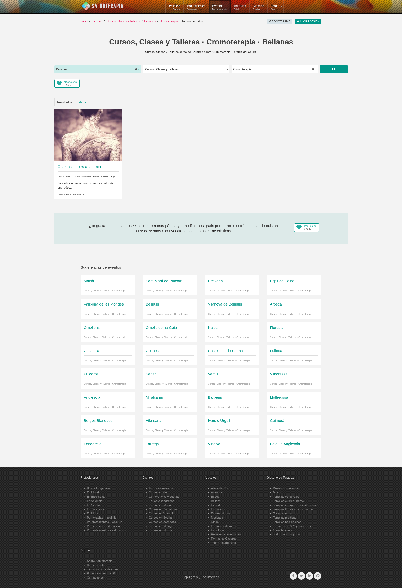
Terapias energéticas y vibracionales (297, 505)
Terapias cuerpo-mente (288, 500)
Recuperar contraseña (102, 573)
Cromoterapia (169, 21)
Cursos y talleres (160, 492)
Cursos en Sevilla (160, 517)
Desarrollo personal (286, 488)
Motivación (218, 517)
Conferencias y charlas (164, 496)
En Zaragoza (95, 509)
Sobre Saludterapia (99, 560)
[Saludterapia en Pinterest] (317, 576)
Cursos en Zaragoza (162, 521)
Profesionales (196, 7)
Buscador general (98, 488)
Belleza (216, 500)
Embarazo (218, 509)
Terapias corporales (286, 496)
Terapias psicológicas (287, 521)
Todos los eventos (161, 488)
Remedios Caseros (223, 538)
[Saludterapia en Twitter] (301, 576)
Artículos (240, 7)
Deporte (216, 505)
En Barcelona (96, 496)
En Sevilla (93, 505)
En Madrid (93, 492)
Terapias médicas (284, 517)
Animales (217, 492)
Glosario (258, 7)
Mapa (82, 102)
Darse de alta (96, 565)
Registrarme (280, 21)
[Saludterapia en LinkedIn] (309, 576)
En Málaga (94, 513)
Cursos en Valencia (161, 513)
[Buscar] (334, 69)
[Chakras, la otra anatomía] (88, 134)
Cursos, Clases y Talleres (123, 21)
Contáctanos (95, 577)
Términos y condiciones (102, 569)
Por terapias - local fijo (101, 517)
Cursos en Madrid (161, 505)
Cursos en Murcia (160, 530)
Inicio (84, 21)
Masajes (278, 492)
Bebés (215, 496)
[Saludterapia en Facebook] (293, 576)
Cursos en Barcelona (163, 509)
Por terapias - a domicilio (103, 526)
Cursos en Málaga (161, 526)
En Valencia (94, 500)
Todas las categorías (286, 534)
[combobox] (97, 69)
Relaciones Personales (226, 534)
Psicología (218, 530)
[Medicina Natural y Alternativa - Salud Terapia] (103, 6)
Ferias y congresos (161, 500)
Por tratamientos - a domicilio (106, 530)
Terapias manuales (285, 513)
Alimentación (219, 488)
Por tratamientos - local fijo (104, 521)
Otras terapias (282, 530)
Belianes (150, 21)
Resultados (64, 102)
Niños (215, 521)
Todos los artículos (223, 542)
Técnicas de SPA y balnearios (292, 526)
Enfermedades (221, 513)
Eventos (219, 7)
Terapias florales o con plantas (293, 509)
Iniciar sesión (309, 21)
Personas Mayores (223, 526)
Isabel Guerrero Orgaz (104, 176)
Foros (274, 7)
